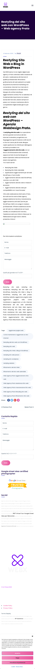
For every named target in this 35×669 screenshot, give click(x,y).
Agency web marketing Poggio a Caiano (10, 503)
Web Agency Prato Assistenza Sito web (15, 383)
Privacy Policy (19, 666)
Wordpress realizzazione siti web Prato (14, 621)
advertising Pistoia (19, 523)
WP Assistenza (19, 618)
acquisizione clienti (27, 523)
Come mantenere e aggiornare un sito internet (15, 336)
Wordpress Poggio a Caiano (10, 616)
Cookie (13, 666)
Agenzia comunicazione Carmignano (25, 526)
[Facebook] (8, 400)
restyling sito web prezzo (11, 355)
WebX (19, 53)
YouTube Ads (3, 616)
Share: (3, 400)
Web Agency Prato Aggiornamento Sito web (16, 377)
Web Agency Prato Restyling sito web (15, 392)
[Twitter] (11, 400)
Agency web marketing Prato (25, 506)
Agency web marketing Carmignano (21, 511)
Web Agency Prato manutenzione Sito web (17, 387)
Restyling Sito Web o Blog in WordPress (15, 350)
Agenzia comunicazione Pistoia (12, 506)
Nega (17, 658)
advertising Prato (5, 508)
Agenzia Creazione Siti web (8, 526)
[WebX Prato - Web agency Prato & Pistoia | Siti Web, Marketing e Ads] (5, 5)
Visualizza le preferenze (17, 662)
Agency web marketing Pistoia (11, 521)
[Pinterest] (18, 400)
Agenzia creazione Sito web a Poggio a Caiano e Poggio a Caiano (15, 501)
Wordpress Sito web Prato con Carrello (16, 623)
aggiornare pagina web (16, 330)
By (15, 53)
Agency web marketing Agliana (13, 518)
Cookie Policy (7, 606)
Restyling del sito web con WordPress (15, 342)
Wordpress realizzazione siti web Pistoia (8, 618)
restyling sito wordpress (11, 359)
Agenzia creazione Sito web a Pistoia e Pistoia (19, 508)
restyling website (8, 363)
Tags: (3, 330)
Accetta (17, 653)
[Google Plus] (15, 400)
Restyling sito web (9, 346)
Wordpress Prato (7, 623)
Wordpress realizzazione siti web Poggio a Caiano (23, 616)
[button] (32, 636)
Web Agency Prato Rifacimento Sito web (16, 396)
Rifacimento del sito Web (11, 367)
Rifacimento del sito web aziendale (14, 371)
